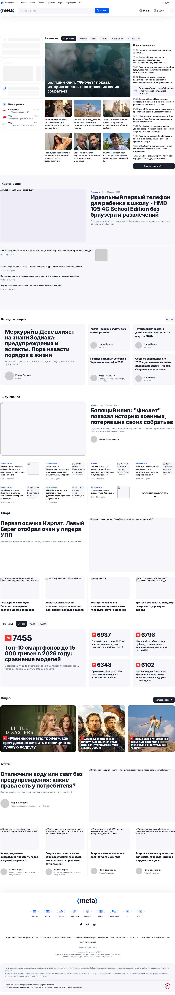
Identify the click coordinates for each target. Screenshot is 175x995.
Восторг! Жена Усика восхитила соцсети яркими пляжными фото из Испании (108, 606)
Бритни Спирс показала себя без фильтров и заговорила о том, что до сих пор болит (57, 123)
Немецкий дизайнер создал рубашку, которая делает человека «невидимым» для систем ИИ (151, 646)
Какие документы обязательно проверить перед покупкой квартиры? (19, 857)
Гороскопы (51, 3)
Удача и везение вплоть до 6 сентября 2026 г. (108, 330)
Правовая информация (85, 938)
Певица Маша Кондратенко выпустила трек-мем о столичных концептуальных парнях (87, 123)
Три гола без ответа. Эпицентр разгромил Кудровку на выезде (155, 606)
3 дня (32, 624)
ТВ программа (16, 104)
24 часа (21, 624)
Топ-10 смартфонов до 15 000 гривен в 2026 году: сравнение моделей (40, 653)
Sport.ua (134, 938)
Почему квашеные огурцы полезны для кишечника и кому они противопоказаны (39, 276)
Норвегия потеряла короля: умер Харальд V (102, 491)
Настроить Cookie (161, 938)
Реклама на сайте (119, 938)
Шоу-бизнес (68, 38)
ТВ (80, 3)
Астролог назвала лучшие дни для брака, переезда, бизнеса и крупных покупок (154, 857)
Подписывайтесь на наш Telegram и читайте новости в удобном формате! (156, 91)
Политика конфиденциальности (22, 938)
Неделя (42, 624)
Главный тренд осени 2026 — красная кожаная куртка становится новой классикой (41, 266)
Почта (32, 3)
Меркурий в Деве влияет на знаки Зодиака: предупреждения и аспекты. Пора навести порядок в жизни (39, 343)
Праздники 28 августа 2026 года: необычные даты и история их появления (107, 674)
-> (155, 494)
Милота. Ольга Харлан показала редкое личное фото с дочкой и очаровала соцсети (65, 606)
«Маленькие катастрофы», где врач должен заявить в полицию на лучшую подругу (38, 728)
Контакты (103, 938)
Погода (41, 3)
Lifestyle (83, 38)
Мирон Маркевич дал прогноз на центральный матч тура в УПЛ (31, 285)
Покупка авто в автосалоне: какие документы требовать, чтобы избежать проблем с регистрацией (64, 859)
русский (168, 3)
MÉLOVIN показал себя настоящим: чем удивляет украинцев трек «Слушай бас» (115, 157)
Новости (23, 3)
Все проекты (10, 3)
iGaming (140, 916)
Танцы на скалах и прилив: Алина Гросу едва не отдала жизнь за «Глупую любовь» (116, 123)
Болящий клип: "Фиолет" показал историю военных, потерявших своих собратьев (132, 416)
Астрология (117, 38)
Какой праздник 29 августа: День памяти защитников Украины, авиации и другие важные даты (46, 250)
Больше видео (162, 700)
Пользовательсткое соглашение (56, 938)
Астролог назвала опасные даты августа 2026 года (108, 855)
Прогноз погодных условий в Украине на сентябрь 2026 (108, 360)
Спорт (94, 38)
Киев (132, 38)
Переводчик (71, 3)
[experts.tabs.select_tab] (167, 319)
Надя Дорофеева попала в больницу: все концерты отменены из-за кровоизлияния (57, 157)
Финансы (87, 916)
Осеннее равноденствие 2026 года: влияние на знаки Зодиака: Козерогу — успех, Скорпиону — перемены (153, 364)
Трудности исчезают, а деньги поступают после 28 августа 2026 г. (152, 332)
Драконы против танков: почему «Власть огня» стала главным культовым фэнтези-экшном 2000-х (101, 728)
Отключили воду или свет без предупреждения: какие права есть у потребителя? (41, 779)
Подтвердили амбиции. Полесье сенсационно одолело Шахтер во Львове (17, 606)
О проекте (145, 938)
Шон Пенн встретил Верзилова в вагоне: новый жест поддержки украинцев (87, 157)
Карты (60, 3)
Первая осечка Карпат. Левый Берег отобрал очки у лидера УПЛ (42, 529)
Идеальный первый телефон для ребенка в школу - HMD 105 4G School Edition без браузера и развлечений (130, 206)
